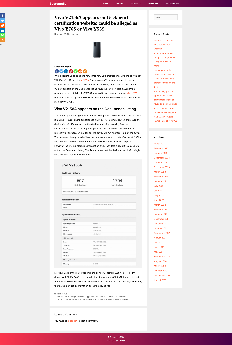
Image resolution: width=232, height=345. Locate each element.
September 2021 (162, 233)
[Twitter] (61, 71)
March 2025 (160, 143)
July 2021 (158, 242)
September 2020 (162, 256)
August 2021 (160, 238)
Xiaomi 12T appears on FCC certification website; (165, 44)
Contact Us (136, 3)
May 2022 (159, 195)
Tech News (62, 294)
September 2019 (162, 275)
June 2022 (159, 191)
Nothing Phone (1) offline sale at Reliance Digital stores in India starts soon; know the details (165, 78)
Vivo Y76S (132, 93)
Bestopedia (58, 3)
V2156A (85, 80)
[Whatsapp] (75, 71)
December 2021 (161, 219)
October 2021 (160, 228)
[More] (85, 71)
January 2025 (160, 153)
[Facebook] (57, 71)
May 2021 (158, 252)
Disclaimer (153, 3)
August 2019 (160, 280)
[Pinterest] (71, 71)
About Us (119, 3)
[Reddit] (80, 71)
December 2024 (162, 158)
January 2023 (160, 181)
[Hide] (1, 45)
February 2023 (161, 176)
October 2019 (160, 270)
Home (105, 3)
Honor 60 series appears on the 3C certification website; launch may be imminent (93, 299)
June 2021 (159, 247)
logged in (72, 321)
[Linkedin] (66, 71)
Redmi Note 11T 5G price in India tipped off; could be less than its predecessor (91, 296)
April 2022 (159, 200)
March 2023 (160, 172)
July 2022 (158, 186)
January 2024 (160, 162)
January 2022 (160, 214)
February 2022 (161, 209)
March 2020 (160, 266)
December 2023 (162, 167)
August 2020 (160, 261)
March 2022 (160, 205)
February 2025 (161, 148)
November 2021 (162, 223)
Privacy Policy (172, 3)
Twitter (122, 341)
